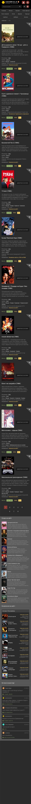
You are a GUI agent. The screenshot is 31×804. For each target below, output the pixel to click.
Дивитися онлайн (22, 36)
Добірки (16, 17)
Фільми (10, 10)
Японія (8, 108)
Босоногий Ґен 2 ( (8, 143)
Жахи (21, 491)
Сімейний (12, 61)
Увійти (23, 2)
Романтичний (24, 303)
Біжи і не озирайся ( (9, 383)
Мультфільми (26, 10)
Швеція (8, 59)
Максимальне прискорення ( (12, 477)
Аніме (13, 14)
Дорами (20, 14)
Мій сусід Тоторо (9, 737)
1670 (5, 729)
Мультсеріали (5, 14)
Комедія (17, 205)
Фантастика (5, 493)
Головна (3, 10)
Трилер (4, 304)
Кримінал (22, 205)
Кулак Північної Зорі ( (10, 238)
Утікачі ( (5, 191)
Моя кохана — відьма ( (10, 430)
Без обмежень (8, 704)
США (7, 301)
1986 (12, 47)
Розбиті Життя (8, 720)
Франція (8, 204)
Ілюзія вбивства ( (8, 337)
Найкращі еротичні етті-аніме (17, 445)
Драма (12, 205)
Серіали (17, 10)
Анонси (26, 17)
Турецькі (27, 14)
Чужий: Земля (8, 694)
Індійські (5, 17)
